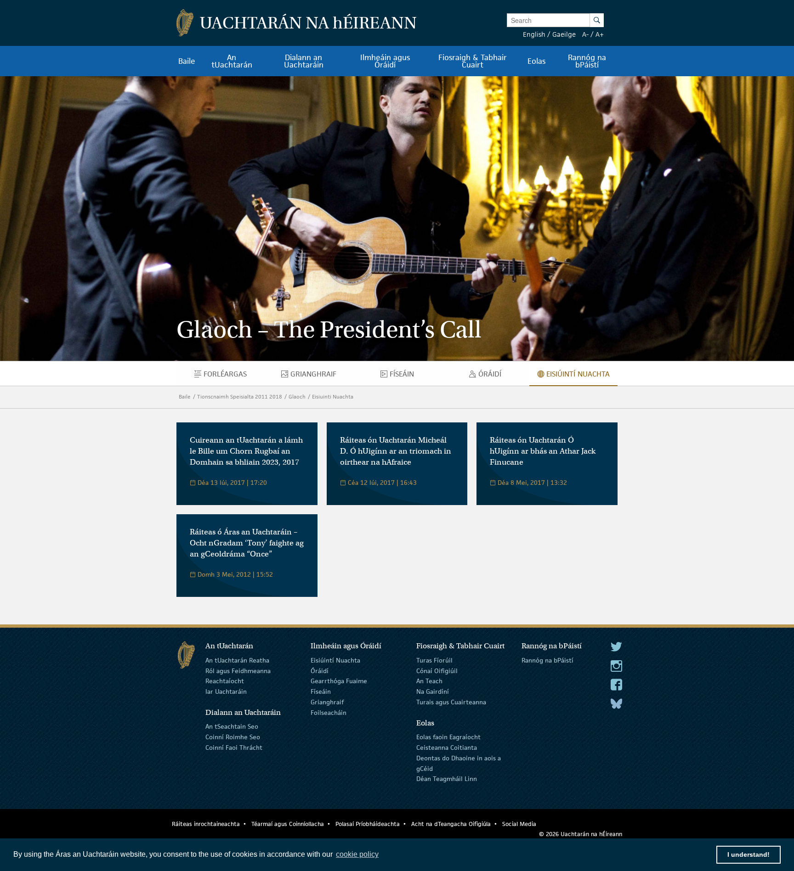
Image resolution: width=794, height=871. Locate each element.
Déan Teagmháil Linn (446, 779)
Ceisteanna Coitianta (446, 747)
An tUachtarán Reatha (237, 660)
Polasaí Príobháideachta (367, 824)
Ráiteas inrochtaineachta (206, 824)
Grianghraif (327, 702)
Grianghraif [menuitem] (321, 376)
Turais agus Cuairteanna (451, 702)
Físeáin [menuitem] (405, 376)
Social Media (519, 824)
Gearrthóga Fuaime (339, 681)
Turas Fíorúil (434, 660)
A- (585, 34)
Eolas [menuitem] (536, 61)
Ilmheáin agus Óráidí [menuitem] (385, 61)
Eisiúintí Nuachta (335, 660)
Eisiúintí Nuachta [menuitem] (582, 376)
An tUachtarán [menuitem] (231, 61)
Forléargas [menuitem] (234, 376)
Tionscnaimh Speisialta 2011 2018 (239, 396)
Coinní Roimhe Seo (232, 737)
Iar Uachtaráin (226, 691)
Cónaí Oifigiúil (437, 670)
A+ (600, 34)
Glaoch (297, 396)
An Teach (429, 681)
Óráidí (320, 670)
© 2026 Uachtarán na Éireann (580, 834)
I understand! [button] (748, 854)
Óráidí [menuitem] (492, 376)
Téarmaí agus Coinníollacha (287, 824)
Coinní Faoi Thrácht (233, 747)
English (534, 34)
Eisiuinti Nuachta (332, 396)
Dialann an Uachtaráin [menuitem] (303, 61)
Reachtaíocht (224, 681)
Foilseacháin (328, 712)
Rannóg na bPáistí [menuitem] (587, 61)
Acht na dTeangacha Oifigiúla (451, 824)
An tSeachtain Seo (231, 726)
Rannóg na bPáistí (547, 660)
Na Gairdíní (432, 691)
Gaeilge (564, 34)
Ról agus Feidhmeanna (238, 670)
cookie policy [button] (357, 854)
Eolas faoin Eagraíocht (448, 737)
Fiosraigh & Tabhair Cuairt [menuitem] (472, 61)
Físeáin (321, 691)
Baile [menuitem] (186, 61)
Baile (185, 396)
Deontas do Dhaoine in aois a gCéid (458, 763)
